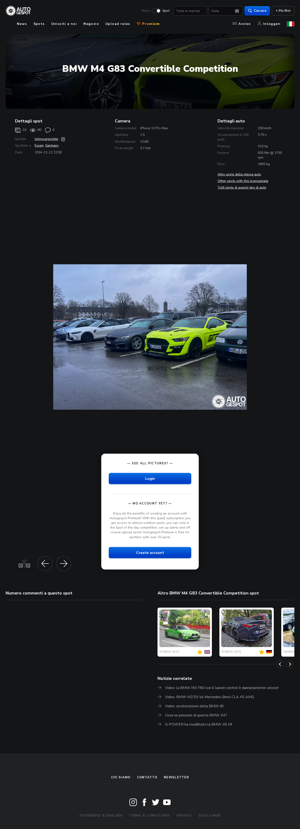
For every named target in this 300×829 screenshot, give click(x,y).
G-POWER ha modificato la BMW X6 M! (198, 724)
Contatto (147, 777)
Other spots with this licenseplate (243, 181)
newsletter (176, 777)
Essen (39, 145)
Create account (150, 552)
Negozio (91, 24)
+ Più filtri (283, 10)
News (146, 10)
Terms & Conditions (149, 816)
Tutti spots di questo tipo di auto (242, 187)
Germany (52, 145)
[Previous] (280, 664)
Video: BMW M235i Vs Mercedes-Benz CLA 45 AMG (209, 697)
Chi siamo (121, 777)
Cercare (260, 10)
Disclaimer (210, 816)
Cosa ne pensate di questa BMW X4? (196, 715)
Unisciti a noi (64, 24)
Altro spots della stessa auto (239, 174)
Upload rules (117, 24)
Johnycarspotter (46, 139)
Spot (165, 10)
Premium (150, 24)
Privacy (184, 816)
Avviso (244, 24)
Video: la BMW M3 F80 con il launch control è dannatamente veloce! (221, 687)
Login (150, 478)
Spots (39, 24)
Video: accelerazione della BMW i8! (194, 706)
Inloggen (271, 24)
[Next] (289, 664)
